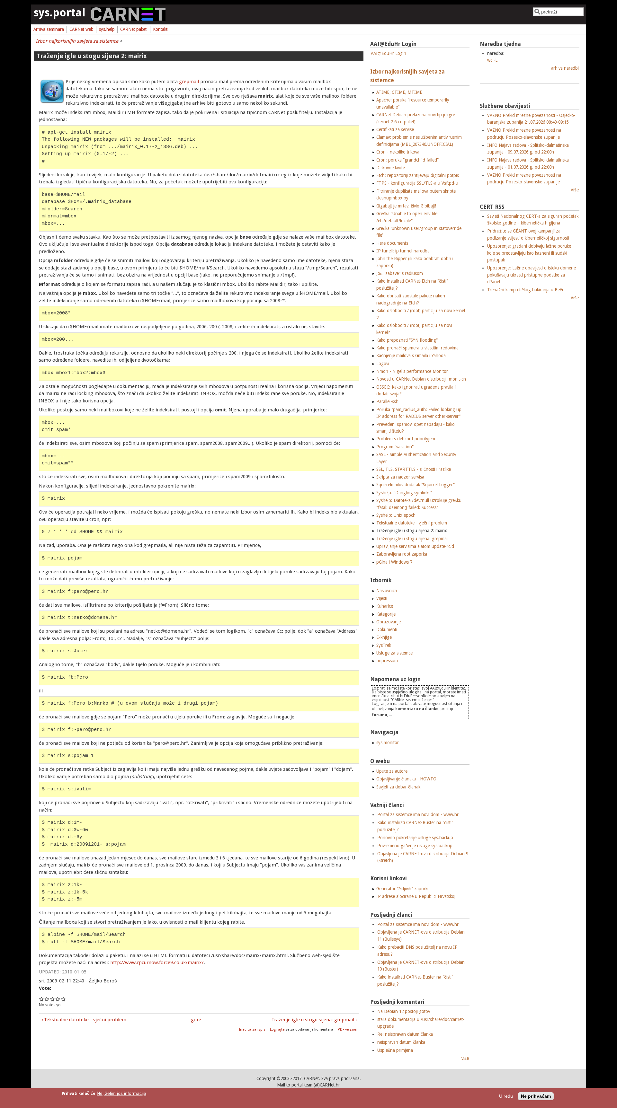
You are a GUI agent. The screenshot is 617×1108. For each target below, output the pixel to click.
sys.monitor (387, 742)
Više (575, 189)
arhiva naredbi (565, 68)
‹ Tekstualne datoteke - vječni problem (83, 1020)
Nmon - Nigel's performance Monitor (412, 371)
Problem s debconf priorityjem (405, 438)
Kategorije (386, 614)
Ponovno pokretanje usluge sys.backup (415, 837)
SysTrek (383, 645)
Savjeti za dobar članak (398, 786)
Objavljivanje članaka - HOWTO (406, 778)
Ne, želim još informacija (121, 1093)
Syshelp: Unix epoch (396, 515)
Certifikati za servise (395, 129)
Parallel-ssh (387, 401)
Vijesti (381, 598)
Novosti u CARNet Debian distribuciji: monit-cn (421, 379)
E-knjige (384, 637)
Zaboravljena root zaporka (401, 554)
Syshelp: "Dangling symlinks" (404, 492)
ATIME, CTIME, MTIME (399, 92)
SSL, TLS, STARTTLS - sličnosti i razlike (413, 469)
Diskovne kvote (390, 167)
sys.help (107, 29)
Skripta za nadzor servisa (400, 476)
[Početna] (128, 19)
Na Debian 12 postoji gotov (403, 1011)
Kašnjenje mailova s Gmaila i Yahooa (411, 355)
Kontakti (160, 29)
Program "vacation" (395, 446)
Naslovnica (386, 590)
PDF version (347, 1029)
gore (196, 1020)
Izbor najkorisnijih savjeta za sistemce (77, 41)
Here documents (392, 243)
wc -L (492, 60)
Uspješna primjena (395, 1050)
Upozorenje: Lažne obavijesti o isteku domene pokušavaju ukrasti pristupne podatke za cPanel (531, 274)
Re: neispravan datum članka (405, 1034)
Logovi (382, 363)
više (465, 1058)
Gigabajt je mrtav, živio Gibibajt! (406, 205)
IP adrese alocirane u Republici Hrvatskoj (415, 896)
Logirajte (277, 1029)
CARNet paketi (134, 29)
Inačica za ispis (252, 1029)
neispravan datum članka (401, 1042)
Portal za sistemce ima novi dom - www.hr (418, 814)
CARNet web (81, 29)
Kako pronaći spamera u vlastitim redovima (417, 347)
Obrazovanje (388, 621)
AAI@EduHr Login (388, 53)
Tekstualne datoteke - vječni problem (411, 522)
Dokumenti (386, 629)
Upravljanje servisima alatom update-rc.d (415, 546)
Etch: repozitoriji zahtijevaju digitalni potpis (417, 175)
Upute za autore (391, 771)
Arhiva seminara (48, 29)
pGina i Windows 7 (394, 562)
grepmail (189, 81)
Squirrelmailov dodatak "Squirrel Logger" (415, 484)
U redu (506, 1096)
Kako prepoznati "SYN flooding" (407, 340)
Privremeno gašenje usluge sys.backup (414, 845)
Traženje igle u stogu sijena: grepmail (412, 538)
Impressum (387, 660)
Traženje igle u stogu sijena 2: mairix (411, 530)
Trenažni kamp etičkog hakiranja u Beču (526, 289)
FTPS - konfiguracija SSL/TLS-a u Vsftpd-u (417, 183)
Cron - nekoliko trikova (397, 151)
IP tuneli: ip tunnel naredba (403, 250)
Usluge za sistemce (394, 652)
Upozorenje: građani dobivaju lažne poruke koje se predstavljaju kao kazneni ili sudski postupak (529, 252)
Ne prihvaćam (536, 1096)
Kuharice (384, 606)
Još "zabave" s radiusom (399, 273)
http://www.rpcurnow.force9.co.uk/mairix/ (157, 962)
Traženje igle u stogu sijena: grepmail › (314, 1020)
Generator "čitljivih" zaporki (402, 888)
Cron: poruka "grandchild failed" (407, 160)
